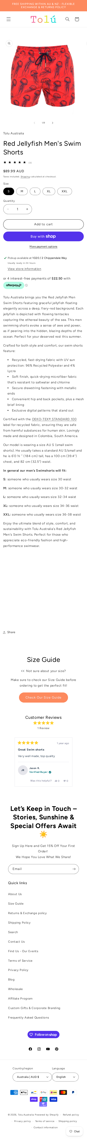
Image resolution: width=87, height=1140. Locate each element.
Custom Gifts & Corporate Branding (34, 1008)
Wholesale (15, 989)
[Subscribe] (74, 869)
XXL (65, 191)
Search (13, 932)
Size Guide (15, 903)
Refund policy (71, 1114)
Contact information (45, 1127)
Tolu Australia (26, 1114)
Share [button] (11, 632)
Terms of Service (20, 960)
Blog (11, 979)
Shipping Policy (19, 922)
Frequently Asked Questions (28, 1017)
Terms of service (44, 1121)
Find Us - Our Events (23, 951)
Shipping (25, 176)
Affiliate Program (20, 998)
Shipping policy (67, 1121)
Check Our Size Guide (43, 697)
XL (49, 191)
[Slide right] (52, 122)
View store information (24, 269)
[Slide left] (34, 122)
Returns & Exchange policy (27, 913)
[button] (8, 19)
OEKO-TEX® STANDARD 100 (54, 419)
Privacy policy (22, 1121)
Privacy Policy (18, 970)
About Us (15, 894)
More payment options (43, 246)
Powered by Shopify (47, 1114)
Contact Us (16, 941)
